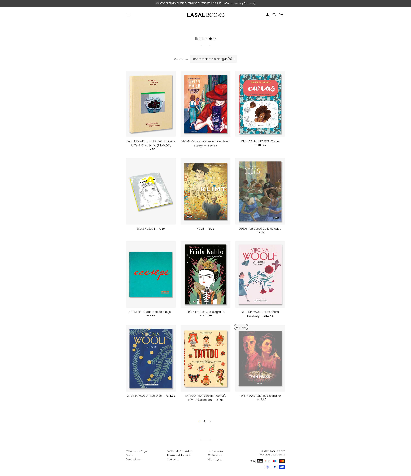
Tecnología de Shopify (272, 454)
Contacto (172, 459)
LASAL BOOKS (277, 451)
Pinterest (216, 455)
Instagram (217, 459)
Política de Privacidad (179, 451)
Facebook (217, 451)
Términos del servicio (179, 455)
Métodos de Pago (136, 451)
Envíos (130, 455)
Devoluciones (134, 459)
